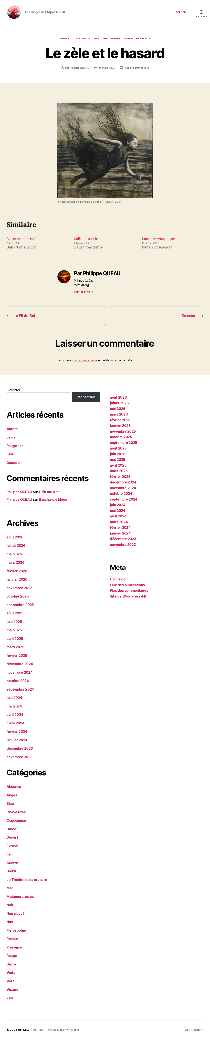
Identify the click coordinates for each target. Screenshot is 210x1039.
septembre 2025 (20, 605)
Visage (12, 989)
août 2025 (15, 613)
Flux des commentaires (129, 591)
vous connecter (84, 360)
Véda (11, 973)
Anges (64, 38)
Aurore (12, 429)
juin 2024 (14, 698)
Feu (9, 854)
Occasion (14, 463)
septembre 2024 (20, 689)
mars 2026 (15, 562)
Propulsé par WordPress (63, 1029)
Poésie (128, 38)
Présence (143, 38)
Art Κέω (181, 12)
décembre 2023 (20, 748)
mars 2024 (15, 723)
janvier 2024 (17, 740)
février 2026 (17, 571)
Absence (14, 787)
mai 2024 (14, 706)
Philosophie (111, 38)
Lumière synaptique (158, 239)
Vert (10, 981)
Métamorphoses (20, 897)
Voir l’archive (83, 291)
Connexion (118, 579)
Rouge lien (15, 446)
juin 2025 (14, 622)
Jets (10, 454)
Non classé (15, 913)
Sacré (11, 964)
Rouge (12, 956)
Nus (10, 922)
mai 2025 (14, 630)
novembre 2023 (19, 757)
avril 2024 (15, 715)
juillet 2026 (16, 546)
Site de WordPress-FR (128, 596)
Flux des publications (127, 585)
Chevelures (16, 812)
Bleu (10, 804)
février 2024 (17, 731)
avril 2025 (15, 639)
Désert (12, 837)
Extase (12, 846)
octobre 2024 (18, 681)
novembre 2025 (19, 588)
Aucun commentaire (137, 67)
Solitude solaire (86, 239)
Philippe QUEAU (79, 67)
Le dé (11, 437)
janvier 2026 (17, 579)
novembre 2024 (20, 672)
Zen (10, 998)
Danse (12, 829)
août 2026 (15, 537)
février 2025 (17, 655)
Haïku (11, 871)
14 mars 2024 (107, 67)
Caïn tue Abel (49, 492)
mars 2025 (15, 647)
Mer (96, 38)
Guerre (12, 863)
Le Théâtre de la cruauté (27, 880)
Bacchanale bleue (53, 499)
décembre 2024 (20, 664)
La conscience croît (22, 239)
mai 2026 (14, 554)
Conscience (81, 38)
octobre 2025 (18, 596)
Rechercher (13, 390)
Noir (10, 905)
